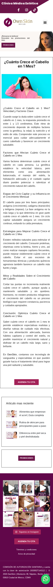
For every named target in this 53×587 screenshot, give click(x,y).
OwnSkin (12, 354)
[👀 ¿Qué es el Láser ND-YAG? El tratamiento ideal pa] (42, 519)
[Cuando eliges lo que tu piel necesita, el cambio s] (26, 519)
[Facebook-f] (18, 10)
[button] (45, 22)
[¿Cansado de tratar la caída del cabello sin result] (10, 503)
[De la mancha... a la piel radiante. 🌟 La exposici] (10, 519)
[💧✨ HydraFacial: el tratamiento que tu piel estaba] (10, 488)
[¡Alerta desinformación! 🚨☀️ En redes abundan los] (26, 503)
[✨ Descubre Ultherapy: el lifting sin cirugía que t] (26, 488)
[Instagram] (26, 10)
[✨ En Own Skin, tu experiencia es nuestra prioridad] (42, 503)
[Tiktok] (34, 10)
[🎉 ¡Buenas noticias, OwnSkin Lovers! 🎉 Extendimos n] (42, 488)
